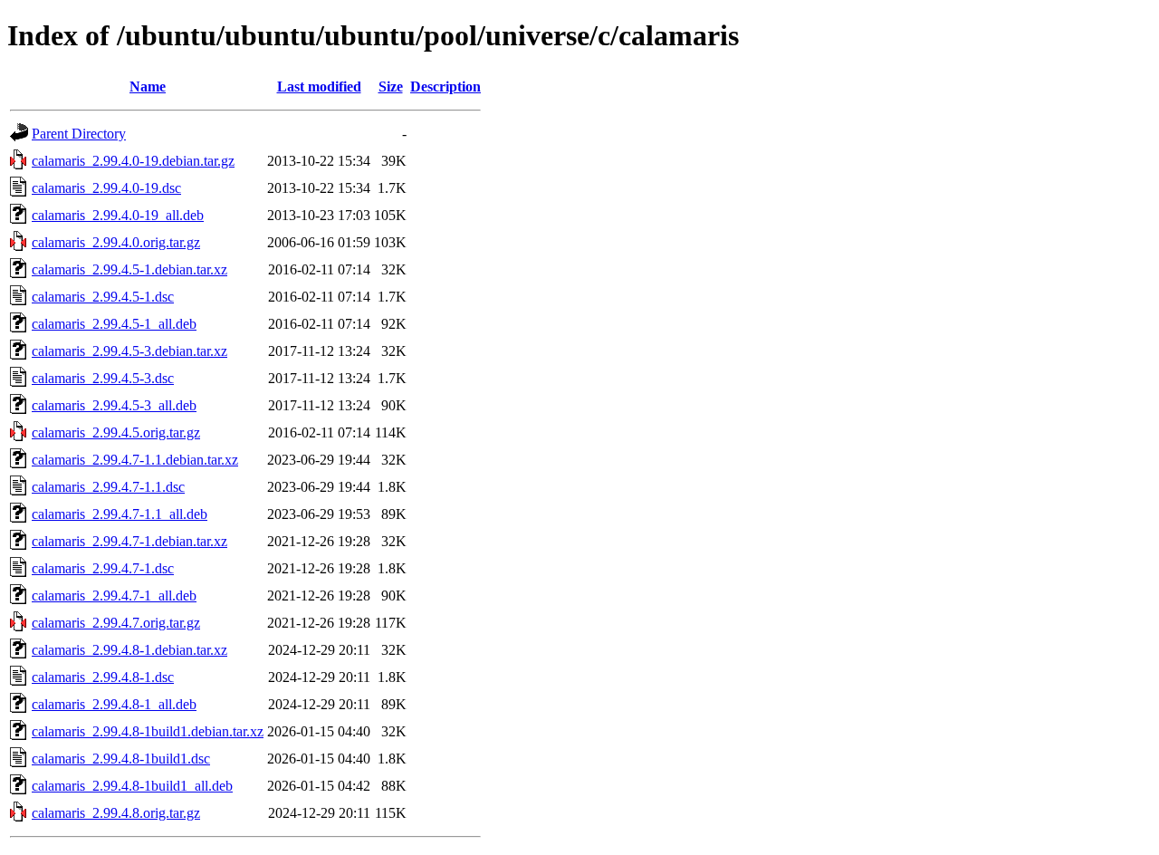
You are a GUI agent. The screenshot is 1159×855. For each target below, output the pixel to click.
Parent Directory (79, 133)
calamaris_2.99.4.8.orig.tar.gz (116, 813)
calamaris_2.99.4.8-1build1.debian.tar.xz (147, 731)
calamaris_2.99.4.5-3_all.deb (114, 405)
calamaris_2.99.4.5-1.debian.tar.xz (129, 269)
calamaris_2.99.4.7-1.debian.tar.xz (129, 541)
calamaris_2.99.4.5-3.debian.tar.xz (129, 351)
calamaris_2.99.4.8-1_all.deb (114, 704)
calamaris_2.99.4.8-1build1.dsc (121, 758)
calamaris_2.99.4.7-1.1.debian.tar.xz (135, 459)
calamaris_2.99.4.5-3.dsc (103, 378)
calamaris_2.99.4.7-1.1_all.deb (119, 514)
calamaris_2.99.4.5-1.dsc (103, 296)
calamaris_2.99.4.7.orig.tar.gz (116, 622)
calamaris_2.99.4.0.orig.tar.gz (116, 242)
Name (147, 86)
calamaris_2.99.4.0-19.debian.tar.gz (133, 160)
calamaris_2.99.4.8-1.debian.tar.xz (129, 650)
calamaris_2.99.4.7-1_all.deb (114, 595)
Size (390, 86)
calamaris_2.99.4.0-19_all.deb (118, 215)
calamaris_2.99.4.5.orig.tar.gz (116, 432)
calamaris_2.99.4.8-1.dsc (103, 677)
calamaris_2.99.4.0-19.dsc (106, 188)
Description (445, 86)
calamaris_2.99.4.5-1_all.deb (114, 323)
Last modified (319, 86)
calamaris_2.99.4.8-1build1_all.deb (132, 785)
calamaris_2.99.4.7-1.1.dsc (108, 487)
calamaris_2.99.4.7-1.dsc (103, 568)
